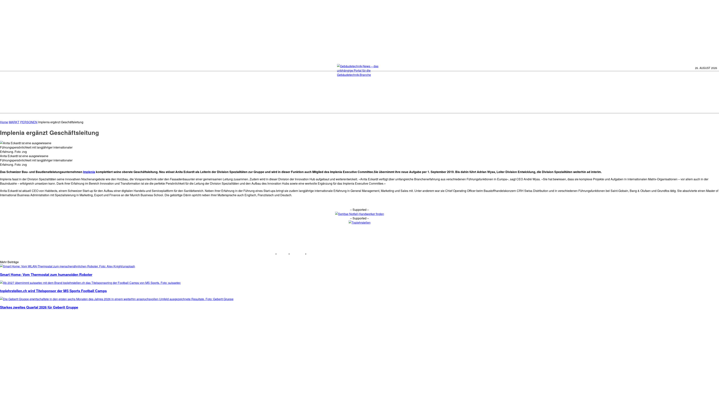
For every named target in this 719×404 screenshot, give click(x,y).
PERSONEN (28, 122)
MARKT (14, 122)
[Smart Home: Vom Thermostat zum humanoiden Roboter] (67, 266)
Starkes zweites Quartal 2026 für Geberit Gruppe (39, 307)
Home (4, 122)
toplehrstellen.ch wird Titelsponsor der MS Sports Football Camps (53, 290)
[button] (714, 107)
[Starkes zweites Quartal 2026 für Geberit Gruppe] (116, 299)
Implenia (89, 172)
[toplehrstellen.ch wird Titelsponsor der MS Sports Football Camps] (90, 283)
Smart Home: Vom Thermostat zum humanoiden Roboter (46, 274)
